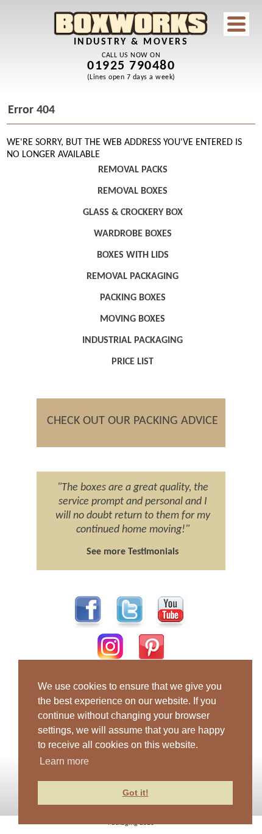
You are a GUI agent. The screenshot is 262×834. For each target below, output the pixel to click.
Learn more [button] (64, 761)
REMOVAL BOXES (132, 191)
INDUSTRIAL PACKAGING (132, 340)
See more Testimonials (133, 552)
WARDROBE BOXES (133, 234)
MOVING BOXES (132, 319)
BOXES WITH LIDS (133, 255)
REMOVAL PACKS (133, 170)
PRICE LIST (133, 362)
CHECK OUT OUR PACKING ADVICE (132, 421)
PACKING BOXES (133, 298)
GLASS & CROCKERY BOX (133, 212)
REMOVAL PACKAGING (133, 276)
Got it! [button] (135, 792)
